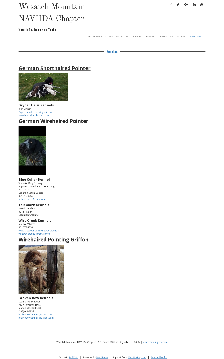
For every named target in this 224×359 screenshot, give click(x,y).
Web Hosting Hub (137, 357)
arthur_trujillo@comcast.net (33, 199)
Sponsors (122, 36)
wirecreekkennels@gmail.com (34, 233)
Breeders (195, 36)
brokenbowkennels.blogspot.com (36, 317)
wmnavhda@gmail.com (155, 342)
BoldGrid (73, 357)
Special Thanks (159, 357)
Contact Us (166, 36)
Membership (94, 36)
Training (137, 36)
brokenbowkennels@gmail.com (35, 314)
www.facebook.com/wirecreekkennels (39, 230)
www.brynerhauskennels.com (34, 115)
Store (109, 36)
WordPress (102, 357)
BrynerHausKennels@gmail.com (35, 112)
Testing (150, 36)
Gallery (181, 36)
